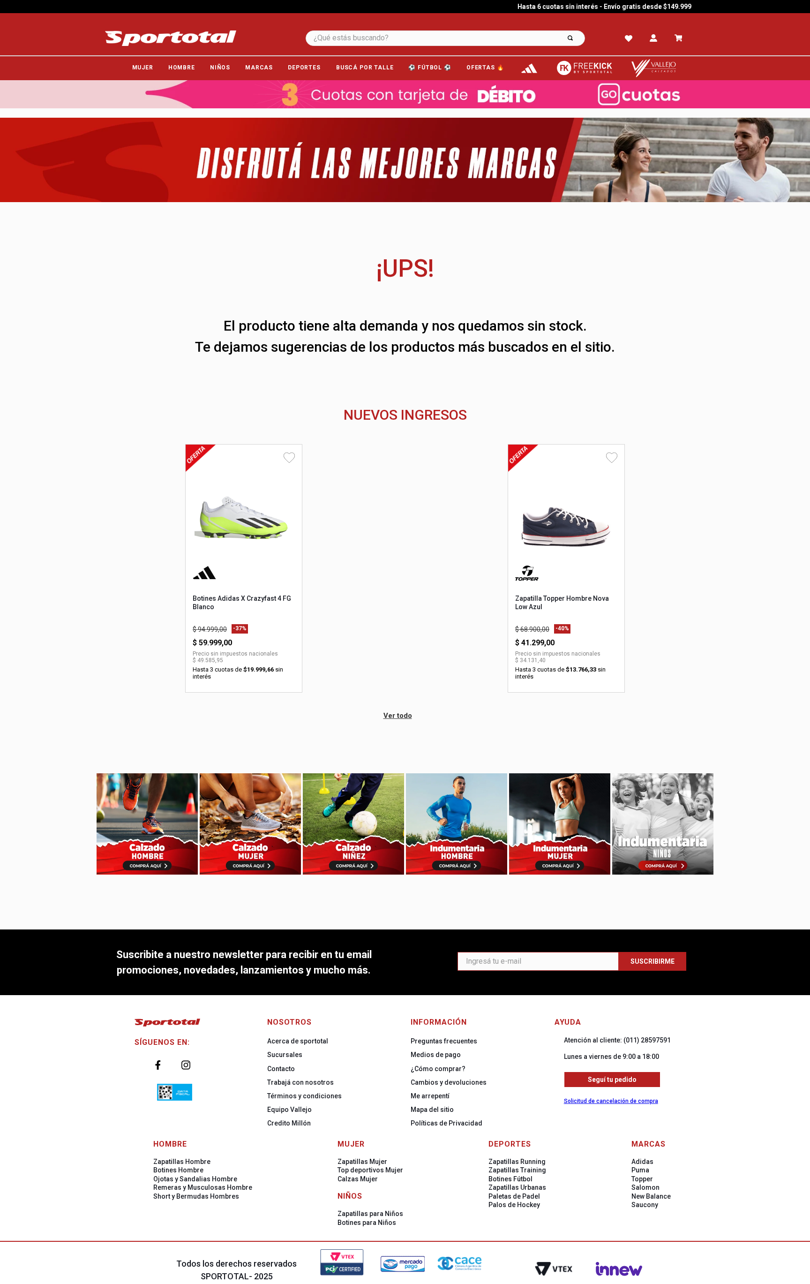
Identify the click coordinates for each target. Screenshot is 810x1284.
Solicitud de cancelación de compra (611, 1101)
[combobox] (458, 38)
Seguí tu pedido (612, 1079)
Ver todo (397, 715)
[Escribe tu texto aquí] (529, 68)
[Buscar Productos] (570, 38)
